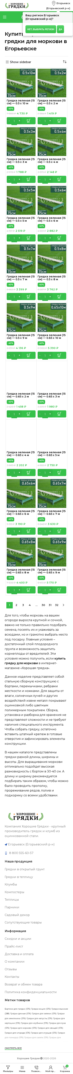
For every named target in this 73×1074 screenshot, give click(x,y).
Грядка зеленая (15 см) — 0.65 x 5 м (52, 454)
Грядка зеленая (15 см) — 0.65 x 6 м (21, 512)
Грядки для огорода (17, 1033)
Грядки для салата (36, 1037)
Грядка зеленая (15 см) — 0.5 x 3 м (21, 160)
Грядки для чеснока (32, 1042)
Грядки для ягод (56, 1042)
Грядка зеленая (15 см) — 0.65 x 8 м (21, 571)
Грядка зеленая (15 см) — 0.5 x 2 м (52, 102)
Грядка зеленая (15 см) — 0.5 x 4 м (52, 160)
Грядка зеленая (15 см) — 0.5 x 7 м (21, 278)
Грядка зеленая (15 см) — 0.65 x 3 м (52, 395)
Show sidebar (20, 62)
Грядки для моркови (23, 1028)
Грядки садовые (34, 1052)
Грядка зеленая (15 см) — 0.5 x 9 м (21, 336)
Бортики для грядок (18, 1009)
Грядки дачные (20, 1013)
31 (50, 605)
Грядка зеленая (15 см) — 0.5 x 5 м (21, 219)
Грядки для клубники (34, 1023)
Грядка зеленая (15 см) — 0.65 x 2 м (21, 395)
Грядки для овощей (50, 1028)
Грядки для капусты (39, 1018)
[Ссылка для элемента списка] (36, 853)
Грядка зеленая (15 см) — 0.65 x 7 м (52, 512)
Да (60, 29)
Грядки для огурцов (44, 1033)
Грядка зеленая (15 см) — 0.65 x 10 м (52, 336)
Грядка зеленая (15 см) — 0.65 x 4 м (21, 454)
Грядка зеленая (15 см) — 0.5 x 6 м (52, 219)
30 (43, 605)
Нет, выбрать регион (40, 29)
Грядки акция (41, 1009)
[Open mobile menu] (4, 17)
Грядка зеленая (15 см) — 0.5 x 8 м (52, 278)
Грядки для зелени (44, 1013)
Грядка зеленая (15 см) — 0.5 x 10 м (21, 102)
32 (56, 605)
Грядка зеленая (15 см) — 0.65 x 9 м (52, 571)
